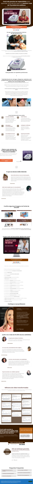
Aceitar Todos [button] (30, 481)
